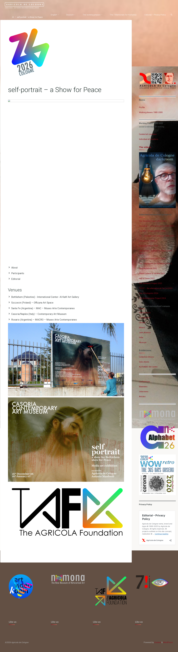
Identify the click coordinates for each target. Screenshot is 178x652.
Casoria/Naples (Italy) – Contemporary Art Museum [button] (38, 314)
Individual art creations (148, 139)
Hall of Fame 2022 (147, 278)
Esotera (157, 642)
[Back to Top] (168, 648)
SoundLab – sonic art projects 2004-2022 (156, 226)
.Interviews (143, 391)
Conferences (144, 382)
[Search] (171, 15)
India (141, 337)
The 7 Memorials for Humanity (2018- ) (155, 263)
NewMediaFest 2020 (148, 268)
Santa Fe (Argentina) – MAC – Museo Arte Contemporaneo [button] (43, 308)
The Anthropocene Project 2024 (152, 298)
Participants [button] (17, 273)
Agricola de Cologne (25, 4)
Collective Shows (146, 357)
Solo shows (144, 362)
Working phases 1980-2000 (151, 112)
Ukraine (142, 322)
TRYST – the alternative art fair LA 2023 (155, 288)
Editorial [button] (15, 279)
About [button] (14, 267)
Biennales (143, 386)
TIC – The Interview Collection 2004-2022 (156, 236)
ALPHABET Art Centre (148, 367)
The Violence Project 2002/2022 (153, 221)
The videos (145, 147)
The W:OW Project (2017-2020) (152, 258)
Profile (142, 107)
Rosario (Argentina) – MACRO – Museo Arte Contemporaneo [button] (44, 319)
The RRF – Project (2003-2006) (152, 231)
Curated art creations (148, 134)
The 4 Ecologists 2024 (148, 293)
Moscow (142, 342)
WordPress (168, 642)
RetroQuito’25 (145, 313)
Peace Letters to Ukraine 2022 (152, 273)
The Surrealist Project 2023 (150, 283)
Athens (142, 327)
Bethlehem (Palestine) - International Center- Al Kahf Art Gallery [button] (45, 297)
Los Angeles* (145, 318)
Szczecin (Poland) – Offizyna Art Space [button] (32, 302)
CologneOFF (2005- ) (148, 241)
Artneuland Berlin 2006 (148, 246)
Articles (142, 396)
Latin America (145, 332)
